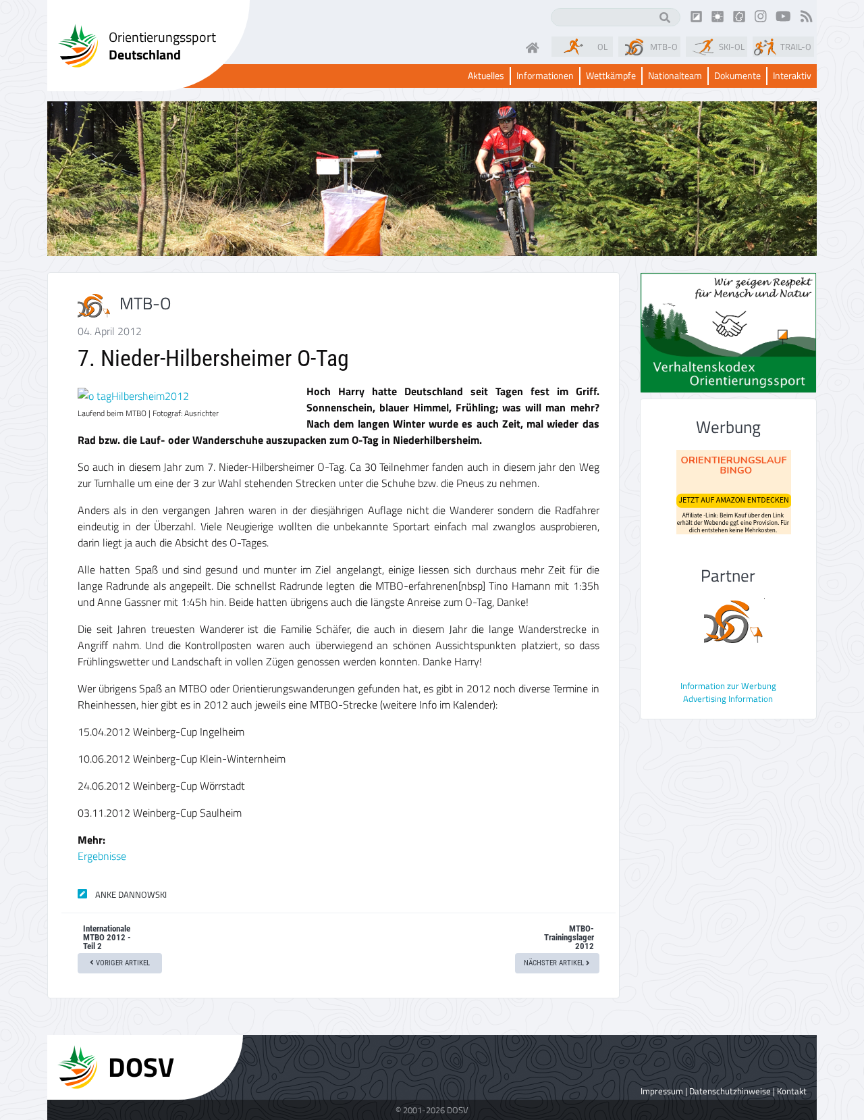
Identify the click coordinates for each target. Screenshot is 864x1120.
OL (602, 46)
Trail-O (795, 46)
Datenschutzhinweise (730, 1091)
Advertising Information (728, 698)
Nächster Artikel (555, 963)
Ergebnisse (102, 856)
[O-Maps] (739, 15)
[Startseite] (535, 46)
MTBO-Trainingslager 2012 (569, 937)
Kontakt (792, 1091)
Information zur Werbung (728, 685)
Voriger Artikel (122, 963)
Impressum (662, 1091)
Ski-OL (732, 46)
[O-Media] (717, 15)
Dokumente (737, 76)
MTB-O (664, 46)
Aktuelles (486, 76)
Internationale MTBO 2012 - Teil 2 (107, 937)
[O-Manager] (696, 15)
